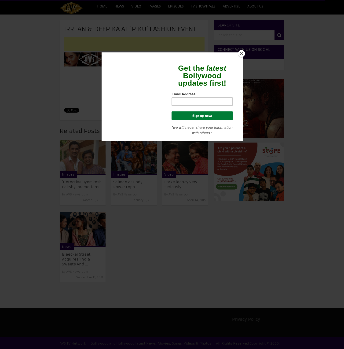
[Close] (241, 53)
